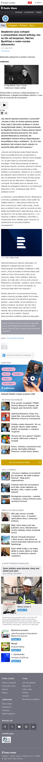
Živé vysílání (8, 383)
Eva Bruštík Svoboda (15, 338)
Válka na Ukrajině (9, 683)
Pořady (23, 25)
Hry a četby (7, 369)
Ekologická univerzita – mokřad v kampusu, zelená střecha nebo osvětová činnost (26, 498)
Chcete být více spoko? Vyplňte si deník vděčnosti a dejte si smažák (26, 438)
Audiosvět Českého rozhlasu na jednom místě (18, 394)
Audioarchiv (29, 12)
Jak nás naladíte (29, 683)
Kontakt (25, 696)
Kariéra (25, 693)
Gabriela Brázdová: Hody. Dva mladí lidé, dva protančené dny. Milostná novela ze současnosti (25, 416)
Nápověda (26, 686)
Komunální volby (9, 686)
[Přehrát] (4, 105)
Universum (5, 51)
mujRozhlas (6, 363)
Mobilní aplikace (8, 714)
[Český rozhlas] (8, 2)
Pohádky (17, 374)
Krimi (5, 374)
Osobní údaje (15, 756)
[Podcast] (2, 113)
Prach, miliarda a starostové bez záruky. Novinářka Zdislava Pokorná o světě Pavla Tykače (26, 449)
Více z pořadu (9, 470)
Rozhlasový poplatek (30, 699)
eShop (4, 693)
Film (3, 25)
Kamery (39, 12)
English (37, 756)
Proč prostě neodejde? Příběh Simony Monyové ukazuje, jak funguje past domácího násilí (25, 405)
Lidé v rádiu (27, 689)
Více (32, 25)
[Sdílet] (6, 113)
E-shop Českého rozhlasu (15, 563)
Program (18, 12)
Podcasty (6, 710)
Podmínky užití (27, 756)
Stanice (5, 689)
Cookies (5, 756)
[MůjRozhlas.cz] (4, 62)
